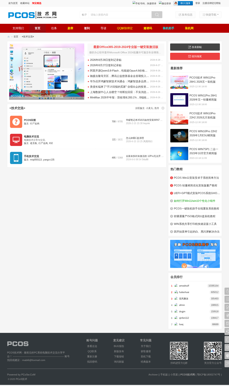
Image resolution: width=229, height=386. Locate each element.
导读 (103, 28)
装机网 (189, 28)
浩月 (156, 108)
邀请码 (147, 28)
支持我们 (18, 28)
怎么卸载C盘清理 (135, 138)
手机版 (164, 374)
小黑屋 (174, 374)
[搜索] (157, 14)
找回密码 (92, 361)
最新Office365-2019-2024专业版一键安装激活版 (125, 47)
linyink (146, 123)
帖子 (84, 14)
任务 (54, 28)
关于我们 (146, 346)
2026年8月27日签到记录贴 (105, 65)
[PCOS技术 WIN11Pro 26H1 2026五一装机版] (179, 82)
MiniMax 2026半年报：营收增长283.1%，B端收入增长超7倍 (120, 97)
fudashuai (184, 292)
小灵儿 (149, 108)
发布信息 (187, 14)
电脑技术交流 (31, 136)
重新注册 (92, 356)
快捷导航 (211, 14)
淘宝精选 (36, 3)
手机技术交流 (31, 156)
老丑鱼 (33, 143)
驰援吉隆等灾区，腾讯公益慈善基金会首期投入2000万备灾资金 (120, 75)
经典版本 (146, 361)
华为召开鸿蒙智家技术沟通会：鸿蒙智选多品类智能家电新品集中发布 (120, 81)
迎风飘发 (183, 298)
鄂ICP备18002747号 (208, 374)
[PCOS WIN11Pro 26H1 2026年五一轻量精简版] (179, 100)
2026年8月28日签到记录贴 (105, 59)
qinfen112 (184, 318)
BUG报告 (119, 346)
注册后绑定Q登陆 (212, 3)
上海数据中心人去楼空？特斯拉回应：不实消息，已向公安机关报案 (120, 92)
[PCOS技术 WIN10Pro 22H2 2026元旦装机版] (179, 117)
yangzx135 (48, 159)
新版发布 (119, 351)
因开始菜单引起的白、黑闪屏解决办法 (197, 231)
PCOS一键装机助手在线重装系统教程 (196, 208)
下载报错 (119, 356)
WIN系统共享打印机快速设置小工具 (195, 223)
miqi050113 (36, 159)
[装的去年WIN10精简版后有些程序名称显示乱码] (46, 71)
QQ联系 (92, 351)
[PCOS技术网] (32, 19)
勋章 (70, 28)
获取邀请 (146, 351)
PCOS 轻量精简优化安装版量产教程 (195, 185)
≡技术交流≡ (17, 108)
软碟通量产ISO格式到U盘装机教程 (194, 216)
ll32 (51, 143)
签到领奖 (197, 56)
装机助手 (168, 28)
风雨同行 (148, 141)
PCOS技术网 (8, 36)
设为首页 (13, 3)
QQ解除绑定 (125, 28)
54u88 (145, 159)
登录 (197, 3)
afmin (182, 305)
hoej (181, 324)
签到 (87, 28)
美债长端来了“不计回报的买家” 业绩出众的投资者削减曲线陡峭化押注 (120, 86)
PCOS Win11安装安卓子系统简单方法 (196, 177)
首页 (37, 28)
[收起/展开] (162, 108)
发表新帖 (197, 47)
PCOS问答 (30, 120)
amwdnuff (184, 286)
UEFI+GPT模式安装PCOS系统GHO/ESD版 (197, 193)
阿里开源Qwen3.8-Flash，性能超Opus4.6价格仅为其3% (120, 70)
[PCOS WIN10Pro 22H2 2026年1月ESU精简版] (179, 135)
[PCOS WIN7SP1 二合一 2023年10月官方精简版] (179, 153)
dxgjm (182, 311)
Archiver (153, 374)
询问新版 (119, 361)
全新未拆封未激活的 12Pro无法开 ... (145, 156)
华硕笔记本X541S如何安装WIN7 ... (144, 120)
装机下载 (146, 356)
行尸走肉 (34, 123)
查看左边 (92, 346)
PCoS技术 (21, 379)
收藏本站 (25, 3)
